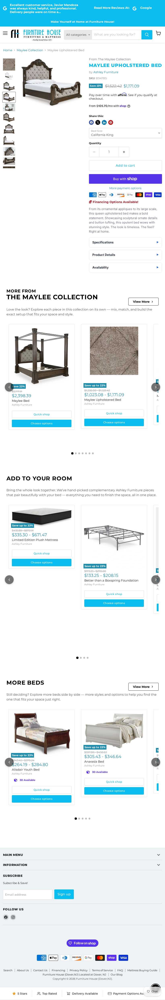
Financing (58, 970)
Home (7, 50)
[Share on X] (97, 122)
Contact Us (40, 970)
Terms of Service (102, 970)
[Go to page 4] (83, 453)
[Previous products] (9, 387)
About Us (23, 970)
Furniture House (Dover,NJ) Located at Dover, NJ (74, 974)
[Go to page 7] (93, 453)
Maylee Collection (30, 50)
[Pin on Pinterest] (110, 122)
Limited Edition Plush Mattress (35, 540)
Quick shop (42, 414)
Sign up (64, 894)
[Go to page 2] (76, 453)
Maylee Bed (20, 401)
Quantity (95, 143)
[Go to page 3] (79, 453)
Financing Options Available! (115, 202)
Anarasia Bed (94, 761)
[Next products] (155, 387)
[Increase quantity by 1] (124, 152)
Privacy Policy (79, 970)
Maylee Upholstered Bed (102, 400)
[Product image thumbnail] (9, 64)
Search (7, 970)
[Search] (146, 34)
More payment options (125, 188)
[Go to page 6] (89, 453)
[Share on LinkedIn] (104, 122)
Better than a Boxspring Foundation (111, 580)
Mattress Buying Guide (142, 970)
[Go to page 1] (72, 453)
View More (141, 302)
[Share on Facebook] (91, 122)
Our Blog (117, 974)
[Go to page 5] (86, 453)
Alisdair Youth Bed (25, 769)
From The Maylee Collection (110, 59)
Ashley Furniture (105, 72)
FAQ (120, 970)
